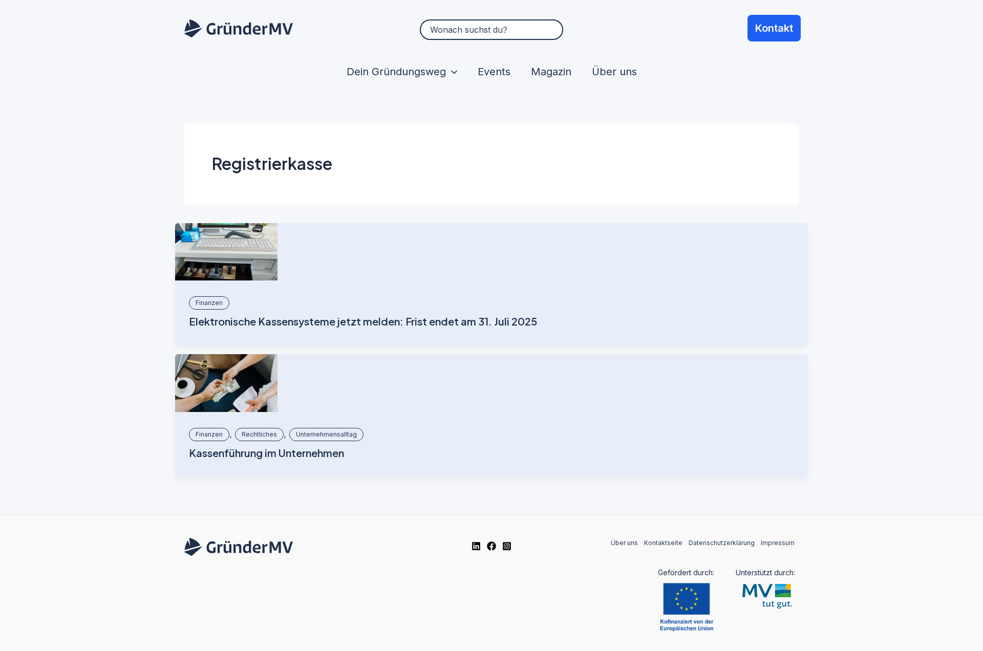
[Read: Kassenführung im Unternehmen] (226, 383)
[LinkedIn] (476, 546)
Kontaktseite (663, 543)
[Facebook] (491, 546)
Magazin (551, 72)
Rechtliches (259, 434)
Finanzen (209, 303)
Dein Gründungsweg (396, 72)
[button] (451, 71)
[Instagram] (506, 546)
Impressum (778, 543)
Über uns (614, 72)
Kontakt (774, 28)
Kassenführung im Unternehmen (266, 452)
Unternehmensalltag (326, 434)
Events (494, 72)
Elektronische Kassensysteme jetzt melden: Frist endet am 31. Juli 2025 (363, 321)
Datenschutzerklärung (722, 543)
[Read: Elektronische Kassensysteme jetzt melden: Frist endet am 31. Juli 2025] (226, 252)
